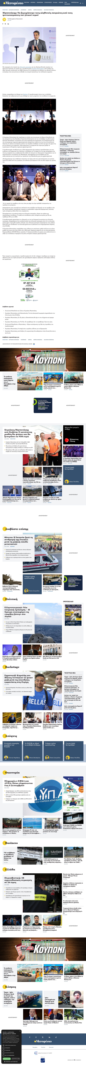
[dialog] (11, 1047)
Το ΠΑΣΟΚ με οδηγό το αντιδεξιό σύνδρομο (32, 744)
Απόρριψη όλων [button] (16, 1058)
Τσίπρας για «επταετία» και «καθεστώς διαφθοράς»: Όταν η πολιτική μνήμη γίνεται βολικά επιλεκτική (52, 481)
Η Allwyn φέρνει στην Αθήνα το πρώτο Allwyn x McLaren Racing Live (73, 386)
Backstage (12, 667)
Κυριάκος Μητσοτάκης (38, 68)
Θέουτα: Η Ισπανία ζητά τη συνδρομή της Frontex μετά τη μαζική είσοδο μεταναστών (18, 540)
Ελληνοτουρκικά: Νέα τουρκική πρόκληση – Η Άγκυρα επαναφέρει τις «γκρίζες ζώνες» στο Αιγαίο (70, 151)
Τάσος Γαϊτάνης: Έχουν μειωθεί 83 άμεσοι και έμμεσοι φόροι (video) (32, 658)
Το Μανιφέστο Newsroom (15, 19)
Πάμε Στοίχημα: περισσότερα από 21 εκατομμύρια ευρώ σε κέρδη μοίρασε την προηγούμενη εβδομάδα (52, 387)
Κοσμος (61, 2)
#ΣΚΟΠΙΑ (30, 9)
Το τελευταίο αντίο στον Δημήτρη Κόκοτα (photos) (71, 901)
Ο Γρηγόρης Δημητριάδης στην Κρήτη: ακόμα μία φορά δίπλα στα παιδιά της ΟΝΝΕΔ (72, 460)
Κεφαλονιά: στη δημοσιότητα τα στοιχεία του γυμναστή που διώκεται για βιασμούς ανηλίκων (32, 929)
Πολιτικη (26, 2)
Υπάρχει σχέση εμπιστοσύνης (29, 577)
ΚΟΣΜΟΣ (66, 146)
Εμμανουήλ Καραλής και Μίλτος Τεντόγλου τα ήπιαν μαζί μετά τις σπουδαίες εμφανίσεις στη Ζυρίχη (18, 678)
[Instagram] (36, 1037)
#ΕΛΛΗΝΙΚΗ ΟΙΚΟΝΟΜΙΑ (49, 9)
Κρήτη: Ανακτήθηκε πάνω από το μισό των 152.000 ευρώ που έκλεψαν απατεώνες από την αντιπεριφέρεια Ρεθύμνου (12, 929)
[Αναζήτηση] (82, 3)
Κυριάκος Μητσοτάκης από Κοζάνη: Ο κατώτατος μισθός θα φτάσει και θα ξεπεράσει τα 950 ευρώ (18, 433)
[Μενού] (80, 3)
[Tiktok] (56, 1037)
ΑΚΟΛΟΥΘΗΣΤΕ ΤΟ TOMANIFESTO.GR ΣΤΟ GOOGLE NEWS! (18, 344)
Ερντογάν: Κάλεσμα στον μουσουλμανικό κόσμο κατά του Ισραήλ (32, 1022)
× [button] (19, 1031)
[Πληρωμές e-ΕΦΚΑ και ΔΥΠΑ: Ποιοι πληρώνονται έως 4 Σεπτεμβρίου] (42, 796)
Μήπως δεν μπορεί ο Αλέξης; (72, 428)
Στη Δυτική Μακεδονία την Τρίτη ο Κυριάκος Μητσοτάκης (21, 310)
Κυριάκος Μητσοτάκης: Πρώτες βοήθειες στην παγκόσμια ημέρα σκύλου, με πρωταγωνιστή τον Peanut (52, 727)
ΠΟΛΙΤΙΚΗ (5, 9)
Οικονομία (12, 772)
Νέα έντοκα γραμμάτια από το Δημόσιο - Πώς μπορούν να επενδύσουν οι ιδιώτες (12, 831)
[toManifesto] (13, 3)
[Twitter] (42, 1037)
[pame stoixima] (43, 359)
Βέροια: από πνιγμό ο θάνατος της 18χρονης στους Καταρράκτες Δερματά (52, 928)
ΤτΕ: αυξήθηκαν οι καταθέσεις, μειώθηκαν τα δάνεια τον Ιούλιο (9, 856)
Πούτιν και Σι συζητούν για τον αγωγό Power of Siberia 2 (53, 1022)
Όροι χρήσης (35, 1047)
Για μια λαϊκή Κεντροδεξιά (69, 468)
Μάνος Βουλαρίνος (34, 757)
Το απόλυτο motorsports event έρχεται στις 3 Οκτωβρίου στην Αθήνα (10, 381)
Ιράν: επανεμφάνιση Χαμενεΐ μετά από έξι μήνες (69, 168)
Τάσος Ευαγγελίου (34, 591)
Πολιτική (11, 599)
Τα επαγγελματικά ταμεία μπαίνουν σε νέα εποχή (50, 830)
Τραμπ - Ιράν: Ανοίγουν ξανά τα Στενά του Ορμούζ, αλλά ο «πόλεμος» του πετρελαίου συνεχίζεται (69, 142)
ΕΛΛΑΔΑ (49, 389)
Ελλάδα (10, 869)
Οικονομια (40, 2)
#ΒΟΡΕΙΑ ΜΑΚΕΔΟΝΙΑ (37, 9)
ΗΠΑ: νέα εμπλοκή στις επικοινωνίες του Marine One (73, 1022)
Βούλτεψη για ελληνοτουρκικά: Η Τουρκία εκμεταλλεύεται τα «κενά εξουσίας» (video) (12, 658)
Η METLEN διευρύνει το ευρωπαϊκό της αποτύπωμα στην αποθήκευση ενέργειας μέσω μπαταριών (52, 861)
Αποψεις (33, 2)
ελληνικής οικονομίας (25, 67)
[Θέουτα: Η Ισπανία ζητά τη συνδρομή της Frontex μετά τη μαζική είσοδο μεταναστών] (42, 553)
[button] (11, 1061)
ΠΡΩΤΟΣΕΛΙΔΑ (75, 2)
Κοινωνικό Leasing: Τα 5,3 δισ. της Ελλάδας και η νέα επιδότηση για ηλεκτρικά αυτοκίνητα (52, 589)
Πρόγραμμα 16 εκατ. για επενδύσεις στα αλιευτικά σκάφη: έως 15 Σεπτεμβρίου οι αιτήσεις (32, 832)
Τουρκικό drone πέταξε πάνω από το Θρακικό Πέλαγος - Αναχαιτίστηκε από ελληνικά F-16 (72, 910)
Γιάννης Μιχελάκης (14, 757)
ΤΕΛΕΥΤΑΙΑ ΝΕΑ (65, 136)
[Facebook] (29, 1037)
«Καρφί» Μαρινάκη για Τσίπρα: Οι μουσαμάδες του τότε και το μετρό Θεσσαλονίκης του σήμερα (12, 500)
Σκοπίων (25, 94)
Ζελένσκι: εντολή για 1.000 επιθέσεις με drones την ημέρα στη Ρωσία (52, 499)
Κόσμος (10, 986)
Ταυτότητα (43, 1047)
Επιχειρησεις (48, 2)
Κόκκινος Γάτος (74, 440)
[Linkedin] (8, 23)
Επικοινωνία (51, 1047)
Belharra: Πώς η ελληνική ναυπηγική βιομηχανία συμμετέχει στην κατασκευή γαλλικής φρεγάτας (11, 589)
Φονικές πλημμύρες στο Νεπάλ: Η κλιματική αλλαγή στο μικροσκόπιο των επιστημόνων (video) (31, 500)
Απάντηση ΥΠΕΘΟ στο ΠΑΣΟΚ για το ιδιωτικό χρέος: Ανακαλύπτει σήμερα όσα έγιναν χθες (73, 827)
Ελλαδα (55, 2)
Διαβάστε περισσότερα (13, 1042)
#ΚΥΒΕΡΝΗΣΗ (23, 9)
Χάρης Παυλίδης (74, 481)
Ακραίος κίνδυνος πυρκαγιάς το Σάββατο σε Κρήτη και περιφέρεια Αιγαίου (73, 884)
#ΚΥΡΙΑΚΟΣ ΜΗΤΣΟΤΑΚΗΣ (14, 9)
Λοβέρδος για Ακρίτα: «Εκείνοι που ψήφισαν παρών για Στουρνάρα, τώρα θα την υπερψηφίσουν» (12, 727)
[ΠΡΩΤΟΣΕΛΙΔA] (73, 615)
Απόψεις (11, 735)
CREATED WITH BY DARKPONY (74, 1060)
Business (11, 843)
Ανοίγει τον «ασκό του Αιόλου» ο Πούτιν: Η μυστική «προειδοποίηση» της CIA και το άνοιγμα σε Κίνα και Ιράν (70, 160)
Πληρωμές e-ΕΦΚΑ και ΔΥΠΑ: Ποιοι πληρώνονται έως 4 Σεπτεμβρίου (18, 783)
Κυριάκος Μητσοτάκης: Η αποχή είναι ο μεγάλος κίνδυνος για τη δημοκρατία (26, 328)
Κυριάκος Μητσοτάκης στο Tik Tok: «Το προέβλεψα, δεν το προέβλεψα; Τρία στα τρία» (28, 321)
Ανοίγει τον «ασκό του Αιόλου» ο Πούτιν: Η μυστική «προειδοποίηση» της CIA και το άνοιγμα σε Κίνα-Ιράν (32, 481)
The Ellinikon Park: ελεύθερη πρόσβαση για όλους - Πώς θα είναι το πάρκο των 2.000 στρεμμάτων (73, 861)
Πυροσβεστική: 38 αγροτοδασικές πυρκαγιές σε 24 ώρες (18, 880)
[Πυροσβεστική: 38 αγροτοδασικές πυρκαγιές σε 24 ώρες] (42, 893)
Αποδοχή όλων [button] (6, 1058)
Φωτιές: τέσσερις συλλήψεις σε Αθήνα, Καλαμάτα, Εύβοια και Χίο (72, 893)
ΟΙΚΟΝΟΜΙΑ (9, 591)
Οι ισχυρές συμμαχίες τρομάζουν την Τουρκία (11, 745)
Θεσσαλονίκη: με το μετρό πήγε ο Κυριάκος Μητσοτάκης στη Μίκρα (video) (32, 726)
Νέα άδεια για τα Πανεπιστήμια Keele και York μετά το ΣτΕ (52, 657)
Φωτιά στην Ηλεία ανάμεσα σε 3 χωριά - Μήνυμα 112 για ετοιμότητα (73, 875)
